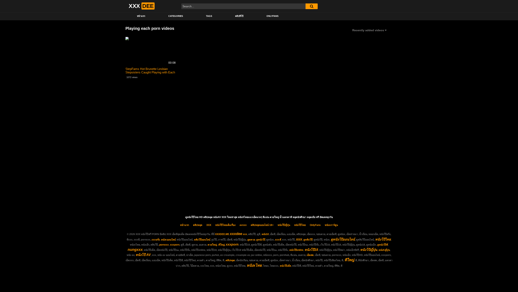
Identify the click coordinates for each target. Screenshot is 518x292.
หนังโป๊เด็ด (285, 265)
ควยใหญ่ (212, 244)
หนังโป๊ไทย (300, 225)
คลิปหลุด (197, 225)
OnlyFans (272, 16)
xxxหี (278, 239)
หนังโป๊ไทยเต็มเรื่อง (225, 225)
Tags (209, 16)
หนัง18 (265, 234)
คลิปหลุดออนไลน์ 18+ (262, 225)
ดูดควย (251, 239)
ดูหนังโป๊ (260, 239)
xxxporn (174, 244)
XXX (208, 225)
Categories (175, 16)
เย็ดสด (310, 255)
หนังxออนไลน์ (168, 239)
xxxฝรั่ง (156, 239)
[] (312, 6)
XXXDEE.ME (222, 234)
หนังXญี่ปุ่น (384, 250)
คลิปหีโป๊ (239, 16)
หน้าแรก (141, 16)
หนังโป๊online (296, 250)
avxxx (243, 225)
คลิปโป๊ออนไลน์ (202, 239)
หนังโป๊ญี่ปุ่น (284, 225)
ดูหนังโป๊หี (382, 244)
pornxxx (164, 244)
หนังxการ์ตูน (331, 225)
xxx (245, 234)
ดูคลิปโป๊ (307, 239)
